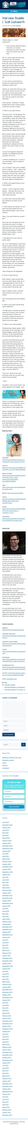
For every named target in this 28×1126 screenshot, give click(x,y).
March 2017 (6, 950)
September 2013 (7, 1060)
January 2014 (6, 1050)
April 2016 (5, 979)
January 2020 (6, 864)
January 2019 (6, 893)
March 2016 (6, 982)
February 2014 (6, 1047)
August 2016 (6, 968)
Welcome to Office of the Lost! (11, 757)
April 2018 (5, 916)
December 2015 (7, 989)
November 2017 (7, 929)
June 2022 (5, 830)
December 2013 (7, 1052)
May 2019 (5, 882)
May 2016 (5, 976)
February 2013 (6, 1078)
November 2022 (7, 825)
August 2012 (6, 1094)
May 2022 (5, 833)
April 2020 (5, 856)
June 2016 (5, 974)
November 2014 (7, 1023)
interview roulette (9, 685)
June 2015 (5, 1005)
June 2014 (5, 1036)
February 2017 (6, 953)
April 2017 (5, 948)
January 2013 (6, 1081)
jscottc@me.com (11, 679)
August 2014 (6, 1031)
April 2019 (5, 885)
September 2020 (7, 848)
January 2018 (6, 924)
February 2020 (7, 861)
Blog (5, 682)
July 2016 (5, 971)
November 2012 (7, 1086)
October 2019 (6, 869)
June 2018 (5, 911)
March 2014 (6, 1044)
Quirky (4, 763)
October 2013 (6, 1057)
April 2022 (5, 835)
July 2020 (5, 853)
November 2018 (7, 898)
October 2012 (6, 1089)
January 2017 (6, 955)
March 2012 (6, 1107)
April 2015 (5, 1010)
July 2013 (5, 1065)
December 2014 (7, 1021)
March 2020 (6, 859)
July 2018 (5, 908)
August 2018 (6, 906)
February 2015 (6, 1016)
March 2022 (6, 838)
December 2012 (7, 1083)
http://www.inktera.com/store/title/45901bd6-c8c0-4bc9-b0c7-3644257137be (14, 501)
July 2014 (5, 1034)
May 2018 (5, 914)
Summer (5, 765)
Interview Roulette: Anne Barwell (14, 687)
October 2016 (6, 963)
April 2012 (5, 1104)
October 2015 (6, 995)
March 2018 (6, 919)
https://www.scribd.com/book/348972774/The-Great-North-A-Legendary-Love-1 (14, 510)
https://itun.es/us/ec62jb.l (15, 493)
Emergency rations (8, 760)
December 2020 (7, 846)
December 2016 (7, 958)
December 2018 (7, 895)
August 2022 (6, 827)
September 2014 (7, 1029)
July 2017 (5, 940)
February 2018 (6, 921)
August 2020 (6, 851)
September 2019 (7, 872)
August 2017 (6, 937)
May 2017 (5, 945)
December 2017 (7, 927)
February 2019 (6, 890)
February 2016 (6, 984)
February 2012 (6, 1110)
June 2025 (5, 822)
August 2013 (6, 1063)
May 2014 (5, 1039)
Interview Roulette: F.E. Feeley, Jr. (14, 689)
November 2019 (7, 867)
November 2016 (7, 961)
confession (5, 768)
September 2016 (7, 966)
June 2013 (5, 1068)
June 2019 (5, 880)
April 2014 (5, 1042)
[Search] (23, 744)
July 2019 (5, 877)
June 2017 (5, 942)
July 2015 (5, 1002)
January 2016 (6, 987)
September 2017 (7, 934)
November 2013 (7, 1055)
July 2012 (5, 1097)
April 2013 (5, 1073)
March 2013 (6, 1076)
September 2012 (7, 1091)
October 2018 (6, 901)
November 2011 (7, 1115)
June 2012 (5, 1099)
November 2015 (7, 992)
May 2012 (5, 1102)
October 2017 (6, 932)
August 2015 (6, 1000)
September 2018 (7, 903)
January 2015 (6, 1018)
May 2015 (5, 1008)
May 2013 (5, 1070)
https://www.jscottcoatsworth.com (13, 630)
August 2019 (6, 874)
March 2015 (6, 1013)
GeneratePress (14, 1123)
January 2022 (6, 843)
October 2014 (6, 1026)
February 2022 (6, 840)
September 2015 (7, 997)
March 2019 (6, 887)
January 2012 (6, 1112)
